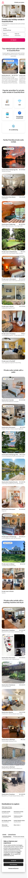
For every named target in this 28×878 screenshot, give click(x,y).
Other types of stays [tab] (7, 807)
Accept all (13, 860)
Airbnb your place (19, 2)
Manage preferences (13, 868)
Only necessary (13, 864)
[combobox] (13, 30)
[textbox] (7, 35)
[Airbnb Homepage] (3, 2)
